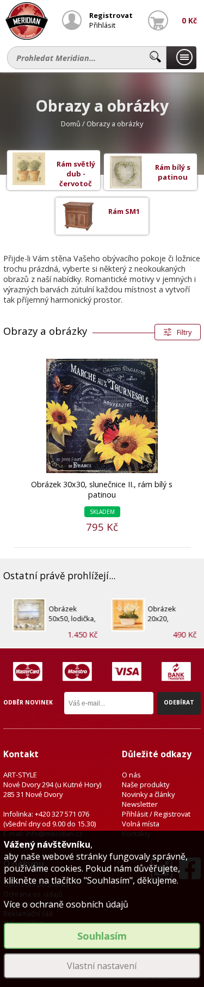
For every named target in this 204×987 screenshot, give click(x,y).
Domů (71, 123)
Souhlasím (102, 935)
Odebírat (179, 702)
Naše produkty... (181, 57)
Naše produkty (145, 784)
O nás (131, 775)
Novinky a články (148, 794)
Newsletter (140, 804)
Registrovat (111, 15)
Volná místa (140, 824)
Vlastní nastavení (102, 966)
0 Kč (189, 20)
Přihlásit (102, 25)
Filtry (184, 332)
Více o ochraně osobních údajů (66, 904)
